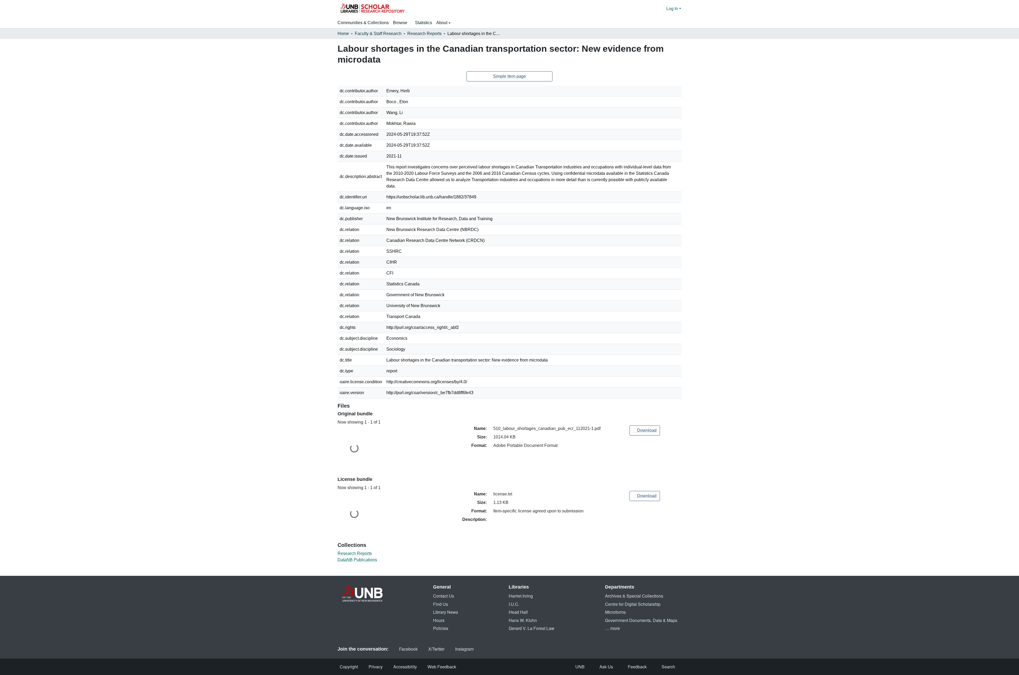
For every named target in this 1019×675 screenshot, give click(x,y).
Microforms (615, 612)
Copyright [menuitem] (349, 667)
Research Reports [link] (424, 33)
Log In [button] (672, 8)
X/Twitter (436, 649)
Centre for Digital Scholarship (632, 604)
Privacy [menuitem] (376, 667)
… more (612, 628)
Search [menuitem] (668, 667)
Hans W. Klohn (523, 620)
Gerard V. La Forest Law (531, 628)
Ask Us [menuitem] (606, 667)
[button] (372, 8)
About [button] (442, 22)
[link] (644, 430)
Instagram (464, 649)
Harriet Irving (521, 596)
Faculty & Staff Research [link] (378, 33)
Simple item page (509, 76)
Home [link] (343, 33)
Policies (440, 628)
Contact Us (443, 596)
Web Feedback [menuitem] (442, 667)
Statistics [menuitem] (423, 22)
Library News (445, 612)
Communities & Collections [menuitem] (363, 22)
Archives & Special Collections (634, 596)
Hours (438, 620)
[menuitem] (402, 23)
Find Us (440, 604)
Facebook (408, 649)
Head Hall (518, 612)
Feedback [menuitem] (637, 667)
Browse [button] (400, 22)
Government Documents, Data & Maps (641, 620)
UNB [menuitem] (580, 667)
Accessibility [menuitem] (405, 667)
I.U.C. (514, 604)
